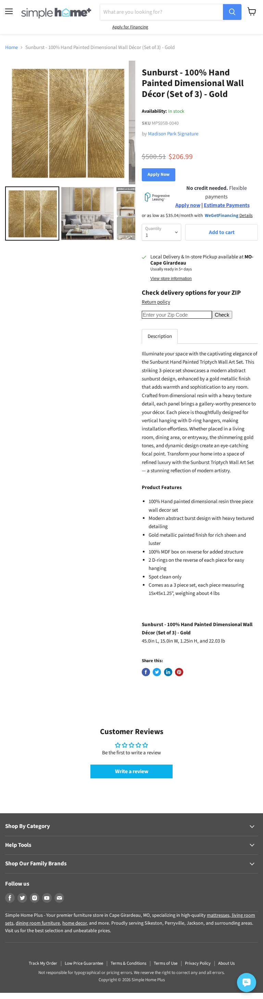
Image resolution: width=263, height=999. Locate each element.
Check (222, 315)
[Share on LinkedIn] (168, 672)
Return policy (156, 302)
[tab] (160, 336)
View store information (171, 278)
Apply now (187, 205)
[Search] (232, 12)
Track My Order (43, 963)
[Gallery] (70, 152)
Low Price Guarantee (84, 963)
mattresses (218, 915)
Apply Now (159, 174)
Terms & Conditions (128, 963)
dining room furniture (38, 923)
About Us (226, 963)
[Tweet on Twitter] (157, 672)
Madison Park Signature (173, 133)
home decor (74, 923)
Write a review (131, 771)
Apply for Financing (130, 27)
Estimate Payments (227, 205)
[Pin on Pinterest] (179, 672)
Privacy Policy (198, 963)
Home (11, 47)
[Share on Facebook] (146, 672)
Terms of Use (165, 963)
